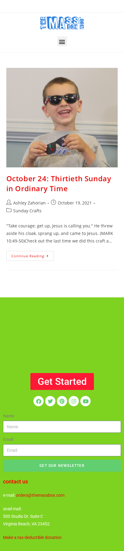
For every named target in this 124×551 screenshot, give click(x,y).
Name (8, 415)
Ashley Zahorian (29, 203)
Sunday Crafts (27, 211)
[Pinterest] (62, 401)
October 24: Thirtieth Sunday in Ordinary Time (58, 183)
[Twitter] (50, 401)
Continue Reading (32, 254)
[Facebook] (38, 401)
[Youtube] (85, 401)
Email (8, 439)
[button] (62, 41)
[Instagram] (74, 401)
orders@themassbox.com (40, 495)
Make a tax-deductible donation (32, 537)
